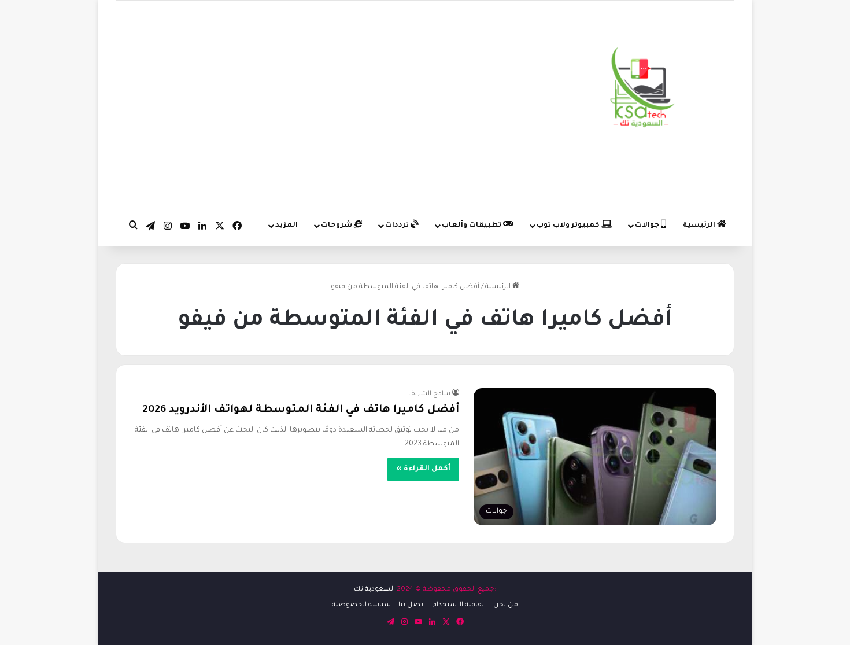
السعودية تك (374, 590)
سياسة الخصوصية (361, 605)
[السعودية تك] (642, 89)
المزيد (286, 226)
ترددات (398, 226)
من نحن (505, 605)
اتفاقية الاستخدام (459, 605)
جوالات (648, 226)
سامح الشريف (429, 393)
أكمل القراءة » (423, 469)
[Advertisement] (319, 116)
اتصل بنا (411, 605)
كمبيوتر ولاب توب (569, 226)
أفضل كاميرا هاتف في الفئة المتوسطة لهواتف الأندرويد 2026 (300, 410)
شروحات (337, 226)
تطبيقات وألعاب (472, 226)
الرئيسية (700, 226)
